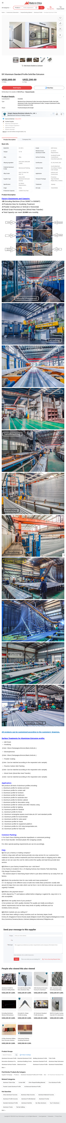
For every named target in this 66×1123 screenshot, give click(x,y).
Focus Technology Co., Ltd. (21, 1116)
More (3, 1110)
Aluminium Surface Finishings (9, 1064)
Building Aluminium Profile (40, 1058)
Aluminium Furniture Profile (40, 1064)
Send (16, 959)
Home (3, 12)
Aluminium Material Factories (46, 1095)
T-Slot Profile (52, 1058)
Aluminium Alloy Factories (28, 1095)
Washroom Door (21, 1064)
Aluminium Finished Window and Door (56, 1064)
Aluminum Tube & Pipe (9, 1082)
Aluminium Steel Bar (26, 1103)
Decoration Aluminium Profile (9, 1061)
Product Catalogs (26, 1055)
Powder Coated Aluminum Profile (12, 1086)
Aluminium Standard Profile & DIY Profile (43, 1061)
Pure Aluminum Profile (55, 1082)
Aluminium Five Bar (44, 1099)
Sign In (4, 131)
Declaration (50, 1116)
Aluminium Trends (8, 1107)
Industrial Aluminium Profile (24, 1058)
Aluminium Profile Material (28, 1099)
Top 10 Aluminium (54, 1103)
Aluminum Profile (38, 12)
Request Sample (29, 92)
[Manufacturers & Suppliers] (33, 3)
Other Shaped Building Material (37, 1082)
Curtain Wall (22, 1082)
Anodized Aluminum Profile (50, 12)
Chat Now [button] (50, 88)
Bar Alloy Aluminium (41, 1103)
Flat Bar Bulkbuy (20, 1107)
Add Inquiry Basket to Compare (33, 65)
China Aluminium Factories (10, 1095)
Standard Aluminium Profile (10, 1103)
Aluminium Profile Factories (10, 1099)
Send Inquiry (17, 88)
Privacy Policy (58, 1116)
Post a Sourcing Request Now (51, 959)
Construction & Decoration (12, 12)
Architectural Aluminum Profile (32, 1086)
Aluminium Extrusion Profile (9, 1058)
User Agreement (42, 1116)
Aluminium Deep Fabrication (56, 1061)
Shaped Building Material (26, 12)
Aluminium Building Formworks (25, 1061)
